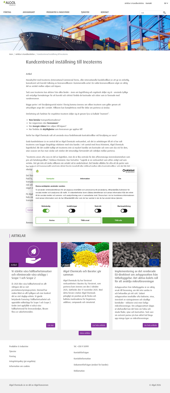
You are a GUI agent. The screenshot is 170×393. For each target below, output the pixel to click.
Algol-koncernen (41, 385)
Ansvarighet (29, 12)
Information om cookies (19, 366)
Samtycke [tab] (50, 179)
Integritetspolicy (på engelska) (22, 361)
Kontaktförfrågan (81, 352)
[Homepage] (11, 3)
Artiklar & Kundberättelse (134, 3)
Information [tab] (85, 179)
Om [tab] (119, 179)
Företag (7, 12)
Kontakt (149, 3)
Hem (11, 54)
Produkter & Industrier (57, 12)
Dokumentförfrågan (82, 364)
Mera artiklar (85, 333)
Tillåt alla (118, 220)
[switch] (72, 211)
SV (165, 3)
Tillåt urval (85, 220)
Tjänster (85, 12)
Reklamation (79, 370)
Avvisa (51, 220)
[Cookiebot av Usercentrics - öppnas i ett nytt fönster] (124, 171)
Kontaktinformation (82, 358)
